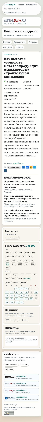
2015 (30, 256)
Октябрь (8, 282)
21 (11, 299)
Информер (9, 369)
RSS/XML (24, 365)
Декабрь (23, 282)
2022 (13, 264)
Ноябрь (15, 282)
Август (20, 278)
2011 (7, 256)
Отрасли (19, 47)
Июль (13, 278)
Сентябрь (27, 278)
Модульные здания (12, 238)
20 (7, 299)
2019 (25, 260)
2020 (31, 260)
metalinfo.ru (18, 163)
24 (26, 299)
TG (34, 167)
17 (26, 295)
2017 (13, 260)
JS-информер (23, 320)
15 (16, 295)
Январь (8, 275)
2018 (19, 260)
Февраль (15, 275)
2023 (20, 264)
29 (17, 302)
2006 (8, 252)
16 (21, 295)
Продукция (7, 47)
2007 (14, 252)
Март (22, 275)
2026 (8, 268)
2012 (13, 256)
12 (36, 292)
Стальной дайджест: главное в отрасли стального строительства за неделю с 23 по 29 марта (21, 198)
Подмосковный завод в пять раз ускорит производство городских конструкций (19, 184)
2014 (24, 256)
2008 (20, 252)
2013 (18, 256)
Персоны (6, 42)
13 (7, 295)
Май (35, 275)
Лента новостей (11, 365)
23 (21, 299)
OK (31, 167)
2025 (33, 264)
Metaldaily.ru (9, 35)
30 (21, 302)
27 (7, 302)
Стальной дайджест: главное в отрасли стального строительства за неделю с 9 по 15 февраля (21, 213)
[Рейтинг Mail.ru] (9, 413)
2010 (33, 252)
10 (26, 292)
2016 (7, 260)
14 (11, 295)
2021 (7, 264)
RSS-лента (10, 320)
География (33, 42)
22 (17, 299)
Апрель (28, 275)
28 (12, 302)
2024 (26, 264)
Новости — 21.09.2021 (24, 35)
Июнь (7, 278)
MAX (27, 167)
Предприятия (19, 42)
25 (31, 299)
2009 (27, 252)
